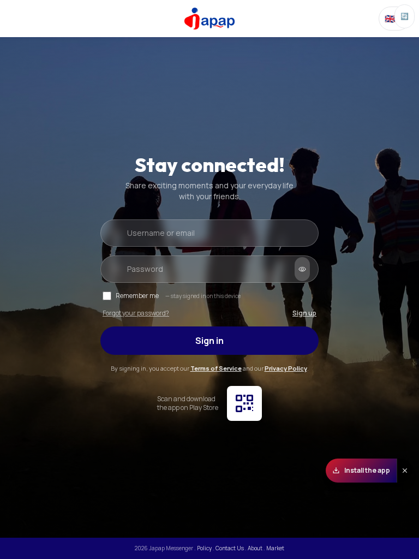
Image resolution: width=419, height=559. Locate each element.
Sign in (209, 341)
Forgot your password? (136, 313)
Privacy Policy (286, 368)
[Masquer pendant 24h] (404, 471)
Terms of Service (216, 368)
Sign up (304, 313)
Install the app (367, 470)
